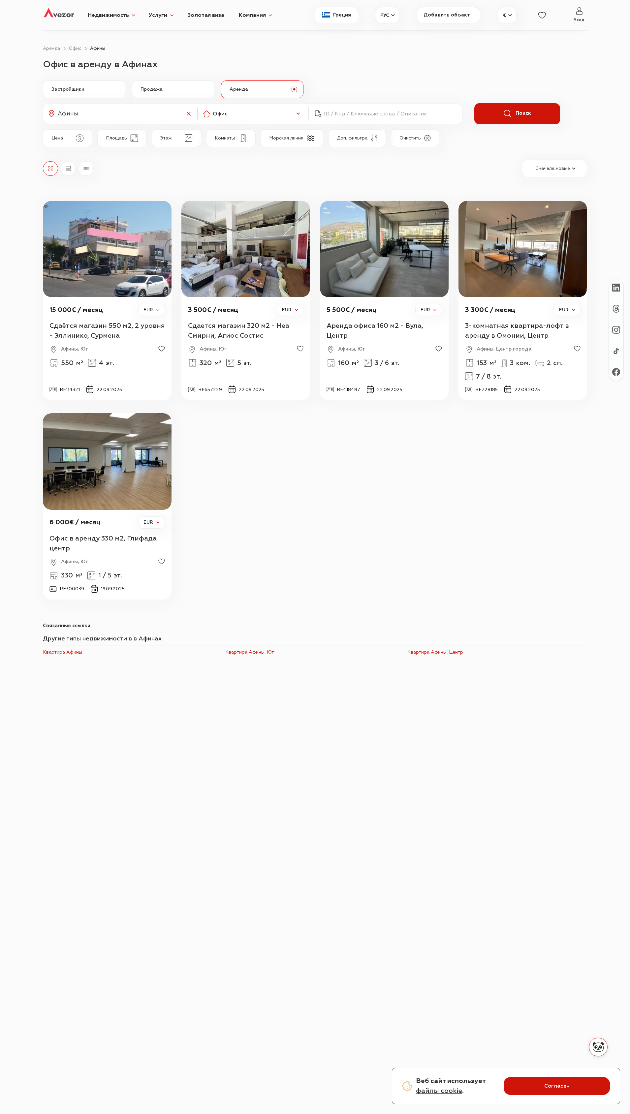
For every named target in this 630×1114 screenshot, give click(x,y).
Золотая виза (205, 15)
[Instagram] (616, 329)
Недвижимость (108, 15)
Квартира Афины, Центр (435, 652)
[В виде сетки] (50, 168)
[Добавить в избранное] (161, 349)
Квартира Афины (62, 652)
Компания (252, 15)
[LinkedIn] (616, 287)
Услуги (158, 15)
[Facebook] (616, 372)
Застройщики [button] (67, 89)
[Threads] (616, 308)
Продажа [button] (152, 89)
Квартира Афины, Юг (249, 652)
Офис (75, 48)
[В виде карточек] (68, 168)
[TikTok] (616, 351)
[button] (120, 114)
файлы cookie (439, 1091)
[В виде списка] (86, 168)
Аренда (51, 48)
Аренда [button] (239, 89)
